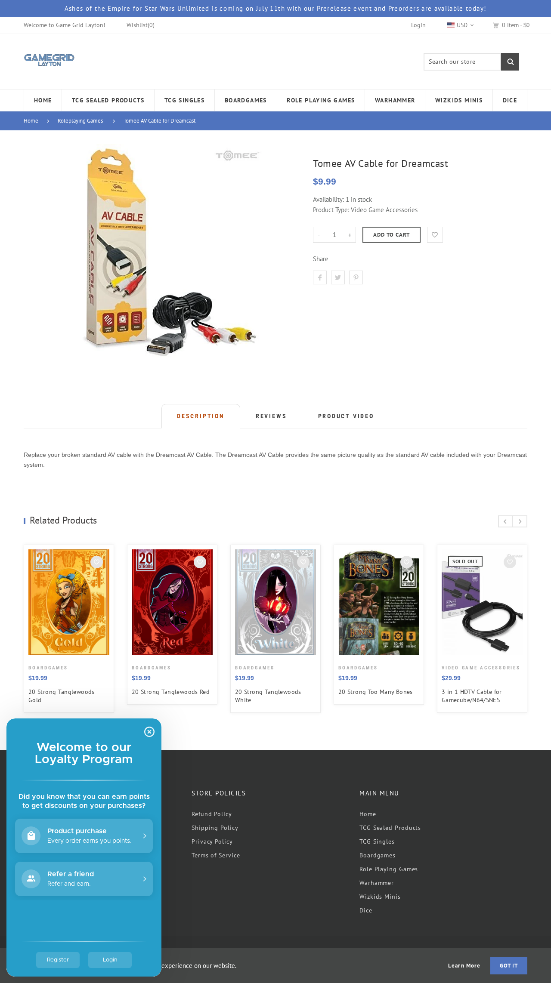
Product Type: (331, 210)
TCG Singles (377, 841)
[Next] (519, 521)
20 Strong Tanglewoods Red (171, 692)
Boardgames (377, 855)
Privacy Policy (212, 841)
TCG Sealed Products (390, 828)
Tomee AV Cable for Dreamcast (159, 120)
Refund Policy (212, 814)
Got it (509, 965)
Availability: (329, 199)
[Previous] (505, 521)
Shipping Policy (215, 828)
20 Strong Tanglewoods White (268, 696)
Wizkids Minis (380, 896)
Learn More (464, 965)
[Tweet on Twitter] (338, 277)
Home (31, 120)
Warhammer (376, 883)
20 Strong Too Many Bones (375, 692)
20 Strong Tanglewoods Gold (61, 696)
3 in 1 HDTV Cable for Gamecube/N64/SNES (472, 696)
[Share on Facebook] (320, 277)
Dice (365, 910)
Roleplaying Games (80, 120)
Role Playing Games (388, 869)
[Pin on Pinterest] (356, 277)
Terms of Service (216, 855)
